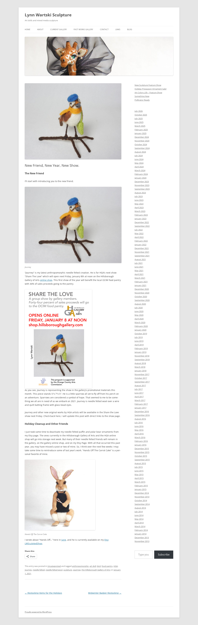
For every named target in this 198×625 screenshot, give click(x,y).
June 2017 (139, 393)
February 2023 (141, 215)
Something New (142, 96)
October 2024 (141, 144)
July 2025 (139, 118)
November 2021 (142, 252)
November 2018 (142, 355)
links (117, 29)
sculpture (67, 569)
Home (27, 29)
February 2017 (141, 404)
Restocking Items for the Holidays (43, 592)
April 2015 (139, 478)
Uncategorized (54, 566)
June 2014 (139, 515)
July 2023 (139, 196)
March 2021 (140, 278)
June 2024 (139, 159)
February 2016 (141, 441)
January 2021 (140, 285)
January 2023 (140, 218)
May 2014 (139, 519)
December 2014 (142, 493)
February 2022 (141, 240)
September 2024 (142, 148)
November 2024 (142, 140)
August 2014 (140, 507)
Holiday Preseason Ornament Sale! (150, 88)
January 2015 (140, 489)
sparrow (77, 569)
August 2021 (140, 259)
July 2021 (139, 263)
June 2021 (139, 266)
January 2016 (140, 444)
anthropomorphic (80, 566)
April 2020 (139, 318)
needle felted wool (54, 569)
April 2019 (139, 344)
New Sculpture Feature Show (148, 85)
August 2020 (140, 304)
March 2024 (140, 170)
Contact (104, 29)
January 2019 (140, 352)
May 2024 (139, 163)
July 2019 (139, 337)
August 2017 (140, 385)
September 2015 (142, 459)
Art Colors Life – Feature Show (148, 92)
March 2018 (140, 367)
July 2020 (139, 307)
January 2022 (140, 244)
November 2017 (142, 374)
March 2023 (140, 211)
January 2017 (140, 407)
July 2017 (139, 389)
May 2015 (139, 474)
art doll (93, 566)
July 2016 (139, 422)
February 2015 (141, 485)
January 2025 (140, 133)
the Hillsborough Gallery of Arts (96, 569)
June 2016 (139, 426)
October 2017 (141, 378)
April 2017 (139, 396)
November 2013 (142, 541)
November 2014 (142, 496)
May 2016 (139, 430)
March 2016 (140, 437)
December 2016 (142, 411)
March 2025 (140, 126)
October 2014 (141, 500)
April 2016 (139, 433)
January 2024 (140, 177)
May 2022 (139, 233)
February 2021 (141, 281)
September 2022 (142, 226)
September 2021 (142, 255)
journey (28, 569)
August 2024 (140, 151)
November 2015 (142, 452)
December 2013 (142, 537)
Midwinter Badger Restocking (104, 592)
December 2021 (142, 248)
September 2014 (142, 504)
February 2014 (141, 530)
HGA (116, 566)
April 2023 (139, 207)
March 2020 (140, 322)
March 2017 (140, 400)
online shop (46, 280)
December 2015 (142, 448)
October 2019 (141, 333)
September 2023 (142, 189)
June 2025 (139, 122)
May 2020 (139, 315)
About (40, 29)
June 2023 (139, 200)
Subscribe (164, 554)
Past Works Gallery (83, 29)
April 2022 (139, 237)
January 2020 (140, 329)
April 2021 (139, 274)
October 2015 (141, 456)
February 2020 (141, 326)
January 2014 (140, 533)
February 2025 (141, 129)
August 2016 (140, 418)
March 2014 (140, 526)
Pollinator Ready (142, 100)
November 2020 (142, 292)
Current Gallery (58, 29)
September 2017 (142, 381)
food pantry (107, 566)
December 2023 (142, 181)
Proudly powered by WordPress (38, 612)
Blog (129, 29)
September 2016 (142, 415)
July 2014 (139, 511)
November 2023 (142, 185)
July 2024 (139, 155)
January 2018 (140, 370)
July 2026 (139, 111)
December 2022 (142, 222)
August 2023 (140, 192)
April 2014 (139, 522)
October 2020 (141, 296)
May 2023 (139, 203)
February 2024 (141, 174)
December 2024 (142, 137)
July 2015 (139, 467)
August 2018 (140, 363)
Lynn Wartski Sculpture (48, 15)
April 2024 (139, 166)
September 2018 (142, 359)
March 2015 (140, 482)
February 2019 (141, 348)
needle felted (39, 569)
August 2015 (140, 463)
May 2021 (139, 270)
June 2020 (139, 311)
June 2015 (139, 470)
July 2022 (139, 229)
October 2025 (141, 114)
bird (99, 566)
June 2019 (139, 341)
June (63, 539)
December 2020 (142, 289)
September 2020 (142, 300)
